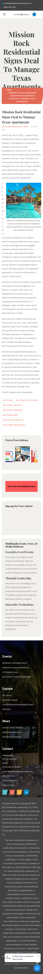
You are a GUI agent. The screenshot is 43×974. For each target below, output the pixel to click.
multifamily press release (14, 425)
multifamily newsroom (13, 420)
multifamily (8, 400)
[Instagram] (19, 792)
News (11, 93)
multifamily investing (12, 405)
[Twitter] (12, 792)
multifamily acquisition (27, 400)
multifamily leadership (13, 410)
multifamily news (10, 415)
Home (9, 90)
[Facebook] (4, 792)
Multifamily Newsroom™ (25, 93)
